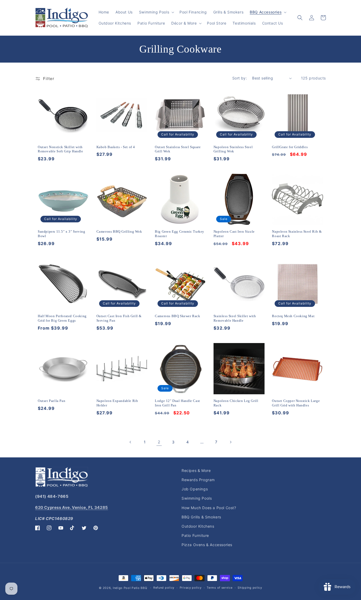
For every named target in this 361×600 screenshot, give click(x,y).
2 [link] (159, 441)
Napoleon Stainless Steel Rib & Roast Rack (297, 233)
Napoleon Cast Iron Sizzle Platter (234, 233)
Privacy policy (191, 587)
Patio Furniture (195, 535)
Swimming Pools (197, 498)
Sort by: (239, 78)
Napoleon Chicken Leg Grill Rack (236, 403)
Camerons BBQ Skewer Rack (177, 316)
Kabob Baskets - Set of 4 (115, 147)
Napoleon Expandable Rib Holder (117, 403)
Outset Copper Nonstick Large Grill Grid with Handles (296, 403)
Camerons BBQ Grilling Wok (119, 231)
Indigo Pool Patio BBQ (130, 588)
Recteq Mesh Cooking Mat (293, 316)
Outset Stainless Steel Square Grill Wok (178, 149)
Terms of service (219, 587)
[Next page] (230, 442)
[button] (156, 12)
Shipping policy (250, 587)
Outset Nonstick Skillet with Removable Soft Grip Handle (60, 149)
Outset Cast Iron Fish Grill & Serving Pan (119, 318)
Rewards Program (198, 479)
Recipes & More (196, 470)
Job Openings (195, 489)
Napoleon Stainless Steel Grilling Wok (233, 149)
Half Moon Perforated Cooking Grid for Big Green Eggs (62, 318)
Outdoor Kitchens (198, 526)
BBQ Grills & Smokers (201, 517)
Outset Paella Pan (51, 401)
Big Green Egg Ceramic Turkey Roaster (179, 233)
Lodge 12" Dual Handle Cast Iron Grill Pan (177, 403)
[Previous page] (130, 442)
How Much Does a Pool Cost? (209, 507)
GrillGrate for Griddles (290, 147)
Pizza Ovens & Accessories (207, 544)
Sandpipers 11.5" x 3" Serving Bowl (61, 233)
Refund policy (163, 587)
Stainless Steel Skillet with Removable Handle (235, 318)
